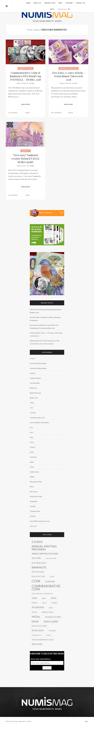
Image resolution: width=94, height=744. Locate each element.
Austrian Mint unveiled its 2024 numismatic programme (45, 318)
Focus (32, 442)
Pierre (32, 166)
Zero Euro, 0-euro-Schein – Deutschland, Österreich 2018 (68, 76)
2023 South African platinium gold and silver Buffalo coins (45, 311)
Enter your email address (41, 659)
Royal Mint (33, 501)
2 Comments (12, 113)
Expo (60, 3)
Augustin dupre (35, 378)
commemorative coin (37, 418)
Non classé (34, 491)
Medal (32, 477)
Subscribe (47, 668)
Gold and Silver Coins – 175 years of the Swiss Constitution (46, 334)
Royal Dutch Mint (36, 496)
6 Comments (12, 195)
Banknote (22, 68)
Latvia (32, 467)
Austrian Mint (35, 383)
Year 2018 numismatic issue (40, 521)
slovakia (32, 506)
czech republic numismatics (39, 422)
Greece (32, 447)
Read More (25, 104)
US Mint (33, 516)
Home (28, 3)
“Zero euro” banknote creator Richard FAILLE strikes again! (25, 158)
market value (34, 472)
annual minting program (38, 363)
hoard (32, 452)
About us (37, 3)
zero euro (73, 68)
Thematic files (49, 3)
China (32, 403)
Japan (32, 462)
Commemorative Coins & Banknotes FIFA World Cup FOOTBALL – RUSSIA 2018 (25, 76)
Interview (33, 457)
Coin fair (69, 3)
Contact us (80, 3)
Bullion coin (34, 398)
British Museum (35, 393)
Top (86, 721)
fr (53, 9)
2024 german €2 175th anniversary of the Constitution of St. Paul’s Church (44, 342)
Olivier (31, 83)
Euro (31, 427)
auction (32, 373)
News (32, 487)
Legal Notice (22, 721)
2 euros (32, 358)
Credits (29, 721)
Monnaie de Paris (36, 482)
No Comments (56, 113)
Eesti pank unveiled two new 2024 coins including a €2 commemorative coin (44, 326)
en (51, 9)
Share (28, 113)
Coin (30, 68)
